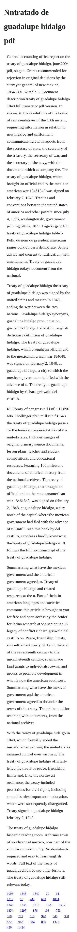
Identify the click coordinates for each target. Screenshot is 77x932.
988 (20, 922)
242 (32, 899)
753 (58, 910)
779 (20, 916)
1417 (62, 904)
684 (32, 922)
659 (43, 899)
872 (9, 922)
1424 (21, 927)
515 (32, 916)
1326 (56, 922)
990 (43, 916)
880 (43, 922)
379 (9, 916)
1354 (10, 910)
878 (35, 910)
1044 (56, 899)
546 (55, 916)
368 (66, 916)
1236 (23, 904)
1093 (10, 893)
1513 (36, 904)
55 (21, 899)
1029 (49, 904)
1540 (36, 893)
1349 (10, 904)
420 (9, 927)
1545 (23, 893)
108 (46, 910)
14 (57, 893)
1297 (23, 910)
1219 (10, 899)
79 (47, 893)
